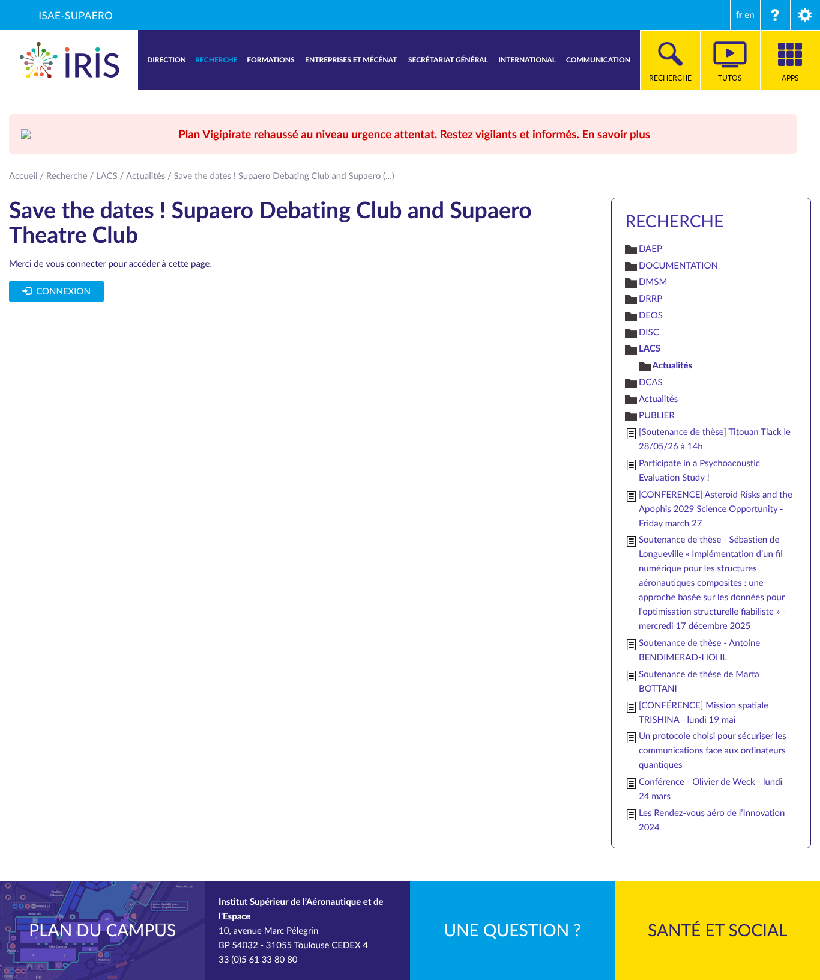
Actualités (145, 176)
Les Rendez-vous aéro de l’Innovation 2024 (712, 820)
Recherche (67, 176)
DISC (649, 332)
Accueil (23, 176)
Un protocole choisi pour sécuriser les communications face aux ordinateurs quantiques (712, 750)
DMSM (653, 282)
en (749, 15)
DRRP (650, 299)
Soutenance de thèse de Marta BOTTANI (699, 681)
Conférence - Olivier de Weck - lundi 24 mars (710, 789)
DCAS (651, 382)
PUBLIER (657, 415)
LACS (107, 176)
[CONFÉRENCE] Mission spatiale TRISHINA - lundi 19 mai (703, 712)
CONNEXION (61, 291)
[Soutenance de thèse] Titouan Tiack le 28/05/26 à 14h (715, 439)
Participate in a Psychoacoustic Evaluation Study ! (699, 470)
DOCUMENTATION (678, 266)
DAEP (650, 249)
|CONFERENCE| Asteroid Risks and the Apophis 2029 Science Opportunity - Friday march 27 (715, 508)
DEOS (651, 315)
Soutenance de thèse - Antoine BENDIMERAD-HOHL (699, 650)
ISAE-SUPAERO (75, 15)
